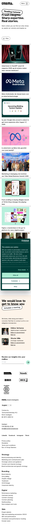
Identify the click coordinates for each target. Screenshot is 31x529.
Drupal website (6, 512)
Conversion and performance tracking (14, 519)
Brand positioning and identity (11, 457)
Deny (15, 286)
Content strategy (7, 498)
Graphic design (6, 479)
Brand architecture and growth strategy (14, 466)
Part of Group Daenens (9, 447)
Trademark (5, 481)
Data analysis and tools (9, 504)
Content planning (7, 500)
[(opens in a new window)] (23, 373)
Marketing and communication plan (13, 460)
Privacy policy (6, 441)
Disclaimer (5, 443)
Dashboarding (6, 502)
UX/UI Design (6, 483)
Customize (14, 281)
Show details (22, 269)
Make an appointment (18, 332)
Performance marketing (9, 493)
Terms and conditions (9, 445)
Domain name (6, 521)
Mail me (13, 335)
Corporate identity (8, 485)
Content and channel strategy (11, 464)
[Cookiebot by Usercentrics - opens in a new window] (22, 241)
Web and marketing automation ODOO (14, 514)
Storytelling (5, 476)
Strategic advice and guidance (11, 462)
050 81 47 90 (8, 426)
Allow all (15, 275)
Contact (4, 424)
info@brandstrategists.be (10, 429)
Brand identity (6, 474)
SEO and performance (9, 516)
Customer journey (7, 495)
